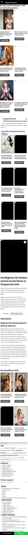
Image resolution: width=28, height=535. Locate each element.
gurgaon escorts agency (9, 453)
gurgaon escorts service (20, 453)
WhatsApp (21, 533)
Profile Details (4, 40)
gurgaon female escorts (9, 455)
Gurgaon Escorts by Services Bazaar (14, 123)
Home (3, 123)
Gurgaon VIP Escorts (7, 476)
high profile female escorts (11, 457)
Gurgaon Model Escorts (7, 473)
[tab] (5, 313)
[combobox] (14, 482)
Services (4, 493)
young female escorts (9, 461)
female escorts (25, 448)
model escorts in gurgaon (12, 459)
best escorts (2, 448)
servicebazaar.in (23, 459)
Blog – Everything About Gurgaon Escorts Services (14, 498)
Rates (3, 494)
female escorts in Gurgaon (8, 450)
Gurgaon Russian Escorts (8, 474)
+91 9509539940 (7, 533)
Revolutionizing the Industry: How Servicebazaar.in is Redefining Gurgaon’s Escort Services (13, 521)
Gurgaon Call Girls (6, 466)
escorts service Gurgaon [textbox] (13, 482)
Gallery (4, 491)
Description (6, 313)
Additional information (16, 313)
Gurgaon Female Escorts (7, 470)
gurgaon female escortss (22, 455)
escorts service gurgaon (10, 304)
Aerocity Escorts (6, 490)
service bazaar (18, 459)
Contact (4, 496)
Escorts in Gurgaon (6, 465)
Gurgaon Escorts (9, 118)
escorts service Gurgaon (11, 299)
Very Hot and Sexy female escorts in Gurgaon (13, 531)
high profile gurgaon (18, 457)
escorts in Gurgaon (9, 448)
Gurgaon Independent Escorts (9, 471)
